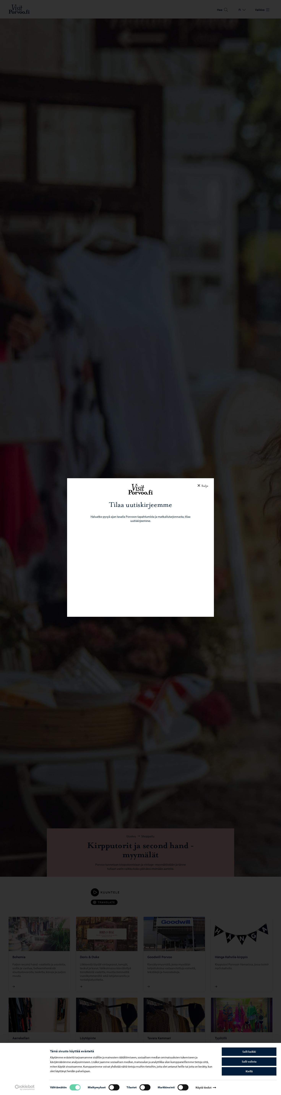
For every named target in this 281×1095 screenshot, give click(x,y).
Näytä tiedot (203, 1087)
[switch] (114, 1087)
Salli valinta (249, 1061)
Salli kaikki (249, 1051)
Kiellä (249, 1071)
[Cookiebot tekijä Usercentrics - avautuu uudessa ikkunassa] (24, 1087)
